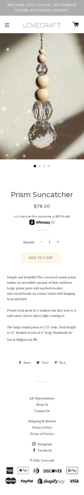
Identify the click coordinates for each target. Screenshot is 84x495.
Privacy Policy (42, 427)
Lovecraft (47, 460)
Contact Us (42, 411)
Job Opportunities (42, 398)
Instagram (44, 444)
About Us (42, 404)
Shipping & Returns (42, 421)
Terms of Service (42, 434)
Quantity (29, 242)
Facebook (44, 450)
